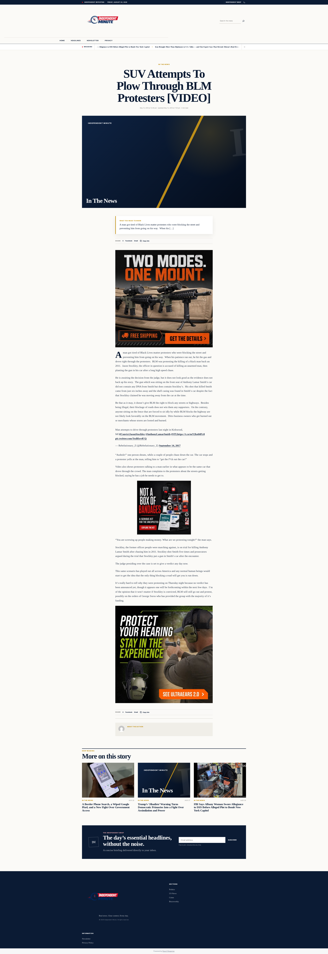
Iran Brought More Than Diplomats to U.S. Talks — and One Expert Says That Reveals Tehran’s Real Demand (167, 47)
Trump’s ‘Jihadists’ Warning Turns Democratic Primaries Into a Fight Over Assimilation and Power (161, 807)
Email (136, 241)
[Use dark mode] (244, 2)
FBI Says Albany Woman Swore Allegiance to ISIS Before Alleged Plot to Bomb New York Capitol (218, 807)
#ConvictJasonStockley (132, 434)
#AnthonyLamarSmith (158, 434)
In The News (164, 64)
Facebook (128, 241)
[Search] (243, 21)
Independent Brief (233, 2)
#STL (174, 434)
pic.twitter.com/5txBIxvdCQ (131, 438)
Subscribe (232, 840)
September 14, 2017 (170, 445)
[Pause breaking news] (244, 47)
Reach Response (168, 951)
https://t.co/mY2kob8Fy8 (191, 434)
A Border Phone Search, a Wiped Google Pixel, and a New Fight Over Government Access (105, 807)
